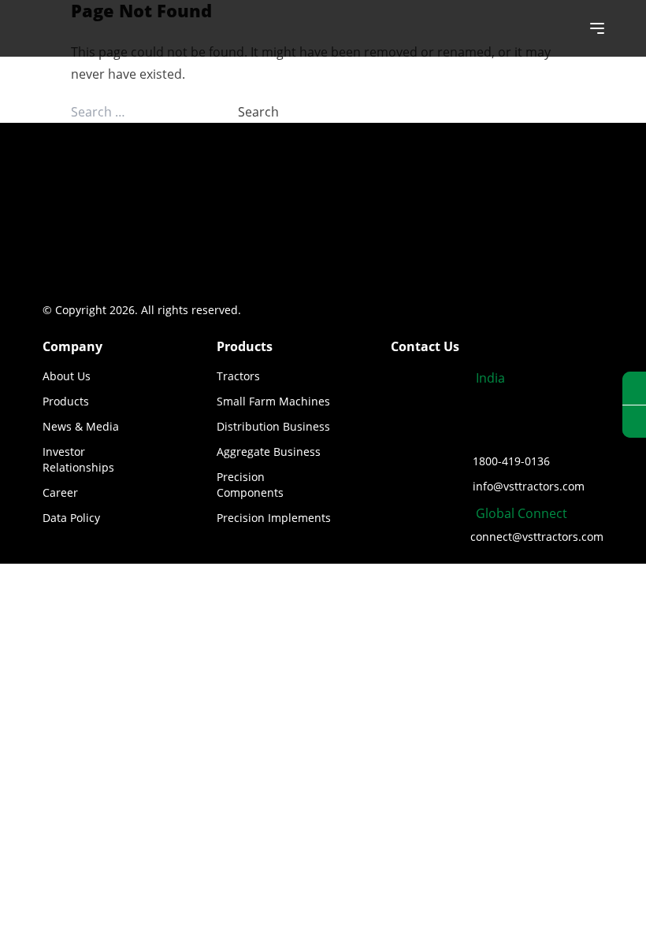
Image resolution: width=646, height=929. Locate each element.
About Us (67, 375)
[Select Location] (634, 388)
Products (66, 401)
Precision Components (250, 484)
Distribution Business (273, 426)
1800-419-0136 (511, 460)
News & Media (81, 426)
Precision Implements (274, 517)
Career (60, 492)
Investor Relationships (78, 459)
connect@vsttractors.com (536, 536)
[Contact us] (634, 421)
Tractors (238, 375)
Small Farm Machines (273, 401)
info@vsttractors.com (529, 486)
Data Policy (71, 517)
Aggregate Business (269, 451)
